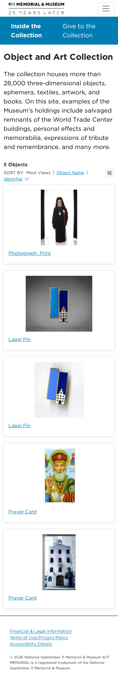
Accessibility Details (31, 643)
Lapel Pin (19, 339)
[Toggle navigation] (105, 8)
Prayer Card (22, 512)
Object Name (70, 172)
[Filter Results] (109, 173)
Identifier (13, 179)
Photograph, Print (29, 253)
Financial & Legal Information (41, 631)
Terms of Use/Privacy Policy (39, 637)
